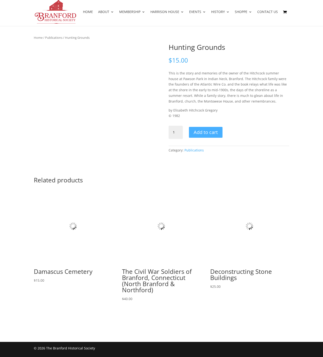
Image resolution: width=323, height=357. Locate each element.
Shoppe (241, 12)
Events (195, 12)
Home (88, 12)
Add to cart (206, 132)
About (103, 12)
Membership (129, 12)
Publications (53, 37)
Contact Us (267, 12)
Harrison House (164, 12)
